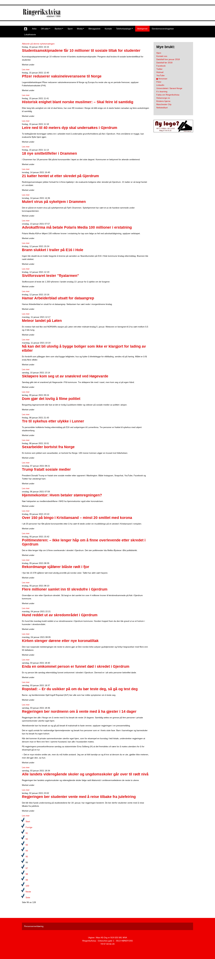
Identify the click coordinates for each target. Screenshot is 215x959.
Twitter (159, 69)
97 (27, 868)
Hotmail (159, 72)
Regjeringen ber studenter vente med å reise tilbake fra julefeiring (79, 797)
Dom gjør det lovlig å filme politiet (51, 399)
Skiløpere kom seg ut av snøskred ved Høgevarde (65, 376)
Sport (70, 28)
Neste (28, 891)
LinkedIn (160, 85)
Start (28, 821)
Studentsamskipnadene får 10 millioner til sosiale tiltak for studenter (81, 50)
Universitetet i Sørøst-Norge (169, 88)
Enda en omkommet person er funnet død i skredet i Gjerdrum (75, 666)
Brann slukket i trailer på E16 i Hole (52, 250)
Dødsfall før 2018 (164, 62)
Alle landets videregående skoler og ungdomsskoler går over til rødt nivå (85, 774)
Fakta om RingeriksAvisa (167, 95)
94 (27, 851)
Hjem (158, 53)
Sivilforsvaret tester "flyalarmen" (50, 276)
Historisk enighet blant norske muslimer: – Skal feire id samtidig (77, 102)
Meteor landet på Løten (42, 321)
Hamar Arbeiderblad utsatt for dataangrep (58, 298)
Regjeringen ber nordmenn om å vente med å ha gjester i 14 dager (79, 711)
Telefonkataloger (123, 28)
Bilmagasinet (94, 28)
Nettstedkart (162, 107)
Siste (28, 897)
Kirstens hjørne (163, 101)
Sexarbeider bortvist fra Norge (48, 447)
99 (27, 880)
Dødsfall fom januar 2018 (168, 59)
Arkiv (34, 28)
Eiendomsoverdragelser (163, 28)
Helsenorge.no (163, 98)
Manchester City (163, 104)
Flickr (158, 82)
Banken (58, 28)
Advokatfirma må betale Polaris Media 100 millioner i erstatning (77, 227)
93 (27, 845)
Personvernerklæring (33, 926)
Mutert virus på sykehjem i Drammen (54, 202)
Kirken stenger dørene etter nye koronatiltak (60, 641)
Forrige (29, 827)
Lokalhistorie (30, 34)
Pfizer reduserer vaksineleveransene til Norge (62, 76)
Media (80, 28)
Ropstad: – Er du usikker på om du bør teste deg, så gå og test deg (80, 689)
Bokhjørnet (142, 28)
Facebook (161, 66)
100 (27, 886)
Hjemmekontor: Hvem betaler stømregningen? (62, 495)
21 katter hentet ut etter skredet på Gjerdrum (60, 176)
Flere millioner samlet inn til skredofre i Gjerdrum (64, 589)
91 (27, 833)
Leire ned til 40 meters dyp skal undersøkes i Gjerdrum (69, 128)
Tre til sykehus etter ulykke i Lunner (53, 421)
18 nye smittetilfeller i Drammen (49, 153)
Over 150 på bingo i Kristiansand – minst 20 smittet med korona (77, 518)
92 (27, 839)
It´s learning (161, 91)
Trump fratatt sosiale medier (46, 469)
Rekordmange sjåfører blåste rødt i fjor (55, 567)
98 (27, 874)
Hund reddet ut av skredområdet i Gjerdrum (59, 615)
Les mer (26, 69)
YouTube (160, 75)
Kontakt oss (161, 56)
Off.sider (45, 28)
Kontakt (108, 28)
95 (27, 856)
